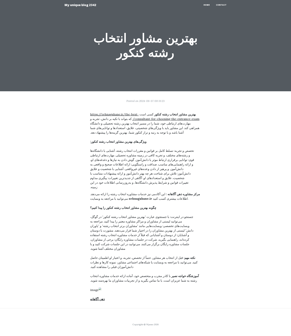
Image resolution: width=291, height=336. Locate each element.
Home (207, 5)
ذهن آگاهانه (97, 299)
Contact (221, 5)
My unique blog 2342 (80, 5)
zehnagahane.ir (140, 198)
